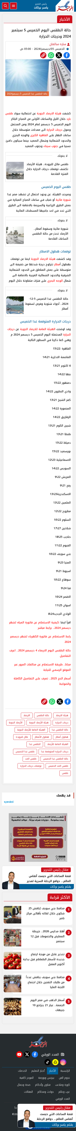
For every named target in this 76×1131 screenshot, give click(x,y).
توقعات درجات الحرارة (31, 766)
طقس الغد (30, 759)
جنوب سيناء (50, 146)
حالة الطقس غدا (60, 730)
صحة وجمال (23, 1084)
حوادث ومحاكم (45, 1091)
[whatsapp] (43, 55)
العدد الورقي (49, 1054)
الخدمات (22, 1070)
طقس (65, 773)
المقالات (28, 1091)
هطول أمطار (62, 737)
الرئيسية (65, 1070)
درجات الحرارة (54, 129)
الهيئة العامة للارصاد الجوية (37, 329)
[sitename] (38, 1041)
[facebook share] (67, 55)
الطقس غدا (35, 744)
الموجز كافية (26, 1077)
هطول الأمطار (42, 737)
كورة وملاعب (62, 1084)
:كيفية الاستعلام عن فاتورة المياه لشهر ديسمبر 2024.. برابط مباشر (40, 625)
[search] (5, 5)
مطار (57, 264)
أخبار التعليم (38, 1070)
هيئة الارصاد (62, 715)
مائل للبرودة (22, 737)
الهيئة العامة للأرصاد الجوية (31, 730)
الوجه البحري (55, 280)
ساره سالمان (58, 44)
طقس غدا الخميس (25, 751)
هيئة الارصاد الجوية (49, 113)
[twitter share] (59, 55)
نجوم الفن (64, 1077)
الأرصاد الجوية (15, 722)
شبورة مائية (63, 199)
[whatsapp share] (51, 55)
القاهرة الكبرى (39, 135)
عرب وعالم (64, 1091)
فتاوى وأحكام (42, 1084)
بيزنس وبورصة (46, 1077)
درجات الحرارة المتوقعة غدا (54, 751)
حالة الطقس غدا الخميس (55, 759)
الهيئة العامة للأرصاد (57, 744)
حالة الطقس (43, 715)
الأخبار (52, 1070)
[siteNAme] (65, 6)
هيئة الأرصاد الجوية (39, 722)
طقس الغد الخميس (58, 766)
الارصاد (26, 715)
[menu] (13, 5)
